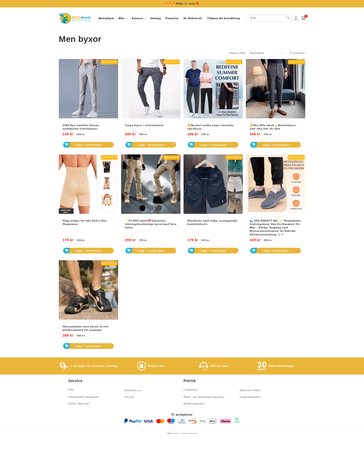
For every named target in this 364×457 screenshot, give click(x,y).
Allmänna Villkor (250, 390)
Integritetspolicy (250, 396)
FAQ (71, 389)
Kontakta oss (132, 390)
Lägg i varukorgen (88, 144)
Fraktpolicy (191, 389)
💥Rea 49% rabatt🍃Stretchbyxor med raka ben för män (273, 127)
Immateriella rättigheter (83, 396)
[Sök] (288, 18)
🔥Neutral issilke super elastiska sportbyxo (210, 127)
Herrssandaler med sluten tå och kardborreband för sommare (85, 328)
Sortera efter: (237, 52)
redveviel (192, 433)
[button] (123, 18)
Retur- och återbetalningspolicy (204, 396)
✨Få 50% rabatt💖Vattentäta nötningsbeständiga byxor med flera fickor (150, 224)
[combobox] (269, 18)
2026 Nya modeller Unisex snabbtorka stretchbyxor (81, 127)
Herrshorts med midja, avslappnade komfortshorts (212, 222)
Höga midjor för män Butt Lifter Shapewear (85, 222)
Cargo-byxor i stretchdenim (144, 125)
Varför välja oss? (79, 403)
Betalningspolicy (194, 403)
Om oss (129, 396)
